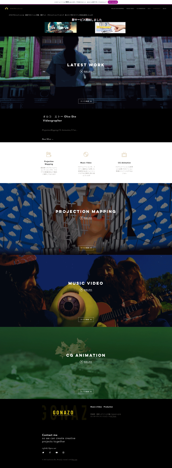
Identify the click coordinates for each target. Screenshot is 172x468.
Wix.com (74, 460)
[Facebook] (50, 452)
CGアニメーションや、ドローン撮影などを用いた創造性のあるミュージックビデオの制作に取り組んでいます (86, 171)
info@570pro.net (49, 448)
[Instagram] (63, 452)
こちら (114, 416)
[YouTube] (57, 452)
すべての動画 (85, 101)
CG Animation (124, 163)
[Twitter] (43, 452)
